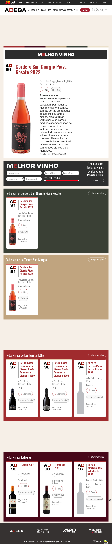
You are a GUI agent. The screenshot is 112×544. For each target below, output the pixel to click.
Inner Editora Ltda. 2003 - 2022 (35, 541)
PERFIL (49, 10)
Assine (85, 10)
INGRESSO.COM (24, 2)
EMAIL (104, 2)
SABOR (55, 10)
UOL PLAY (58, 2)
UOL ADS (67, 2)
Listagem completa (97, 193)
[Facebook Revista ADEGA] (93, 10)
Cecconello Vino (47, 84)
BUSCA (82, 2)
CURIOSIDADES (41, 10)
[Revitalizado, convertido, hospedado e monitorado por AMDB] (106, 541)
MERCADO (62, 10)
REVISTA (70, 10)
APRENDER (31, 10)
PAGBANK (43, 2)
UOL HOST (34, 2)
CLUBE (76, 10)
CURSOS (51, 2)
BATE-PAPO (93, 2)
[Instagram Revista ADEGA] (97, 10)
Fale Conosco (51, 541)
